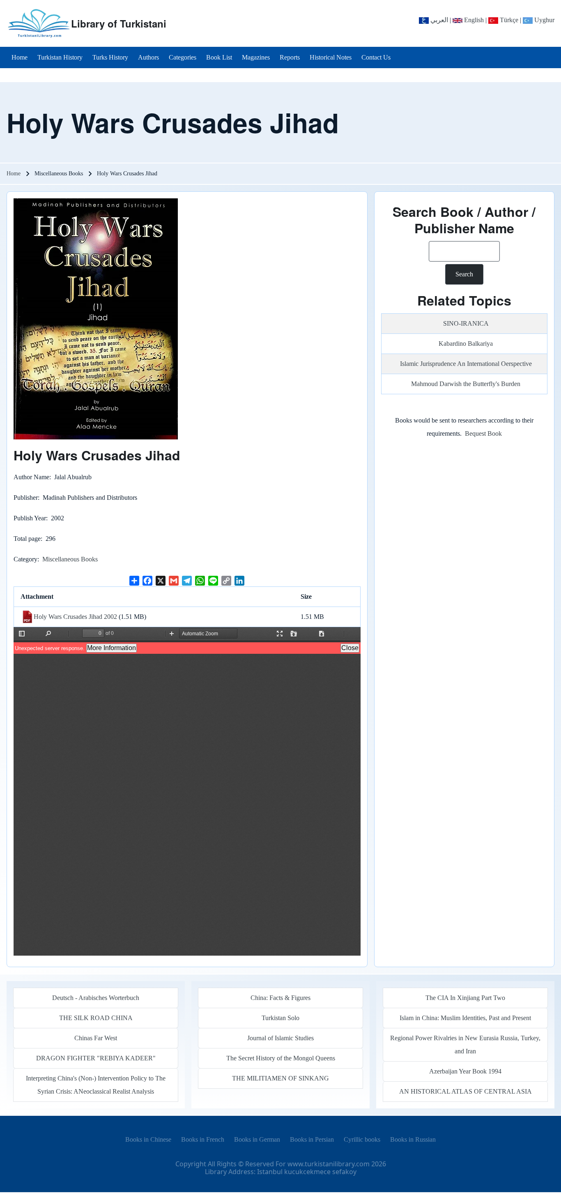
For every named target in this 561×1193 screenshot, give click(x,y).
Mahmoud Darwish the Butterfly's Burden (465, 383)
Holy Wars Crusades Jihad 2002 (75, 616)
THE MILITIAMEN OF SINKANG (280, 1078)
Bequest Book (483, 433)
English (473, 19)
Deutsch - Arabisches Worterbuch (95, 997)
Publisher (26, 497)
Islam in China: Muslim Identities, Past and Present (465, 1017)
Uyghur (543, 19)
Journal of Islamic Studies (280, 1037)
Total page (27, 538)
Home (14, 173)
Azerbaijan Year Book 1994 (465, 1071)
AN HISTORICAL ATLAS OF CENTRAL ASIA (465, 1091)
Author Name (31, 477)
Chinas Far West (95, 1037)
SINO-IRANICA (466, 323)
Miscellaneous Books (70, 559)
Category (25, 559)
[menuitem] (19, 57)
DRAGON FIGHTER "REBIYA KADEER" (96, 1058)
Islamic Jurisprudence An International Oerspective (466, 363)
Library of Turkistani (118, 23)
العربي (438, 19)
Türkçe (508, 19)
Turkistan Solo (280, 1017)
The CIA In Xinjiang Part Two (465, 997)
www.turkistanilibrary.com (328, 1163)
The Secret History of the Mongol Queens (280, 1058)
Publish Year (30, 518)
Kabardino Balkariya (466, 343)
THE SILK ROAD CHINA (96, 1017)
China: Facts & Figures (280, 997)
